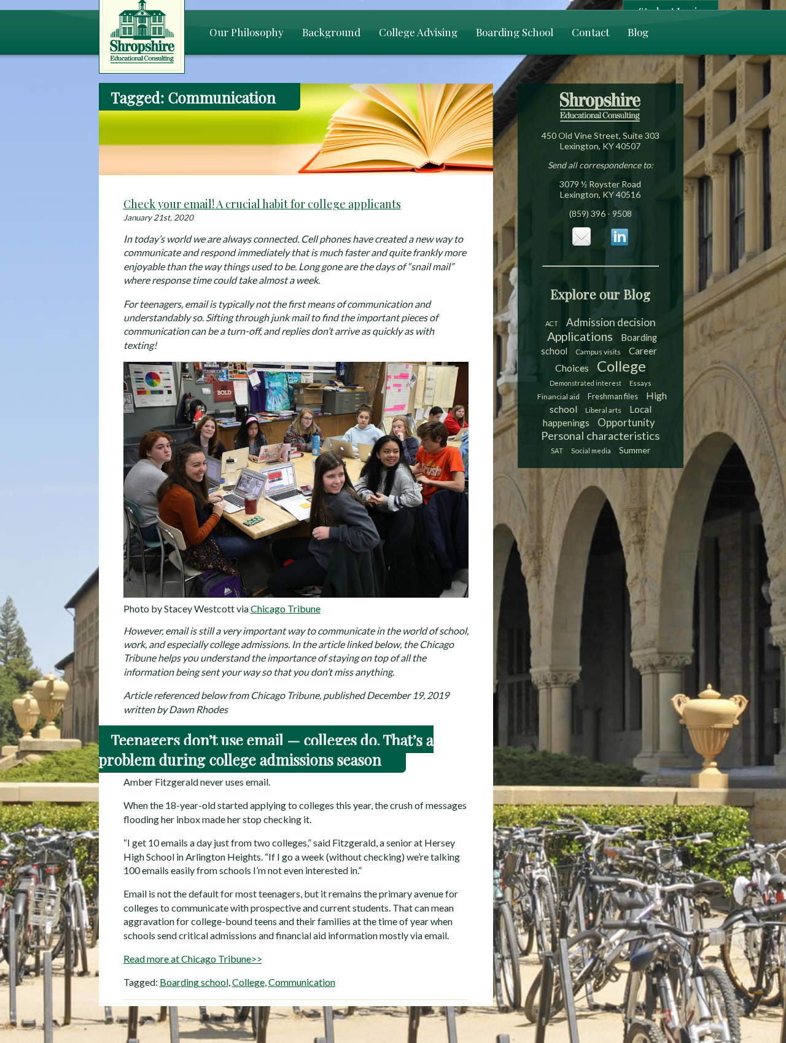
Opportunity (626, 422)
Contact (590, 32)
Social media (591, 451)
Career (643, 350)
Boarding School (514, 32)
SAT (557, 451)
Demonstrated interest (585, 383)
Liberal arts (603, 410)
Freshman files (613, 396)
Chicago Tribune (286, 608)
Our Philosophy (246, 32)
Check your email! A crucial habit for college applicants (262, 204)
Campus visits (598, 351)
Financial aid (558, 396)
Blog (638, 32)
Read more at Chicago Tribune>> (192, 958)
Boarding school (194, 982)
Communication (301, 982)
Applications (580, 336)
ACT (551, 323)
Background (331, 32)
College (248, 982)
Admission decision (611, 322)
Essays (640, 383)
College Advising (418, 32)
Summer (634, 450)
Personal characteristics (600, 435)
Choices (572, 367)
